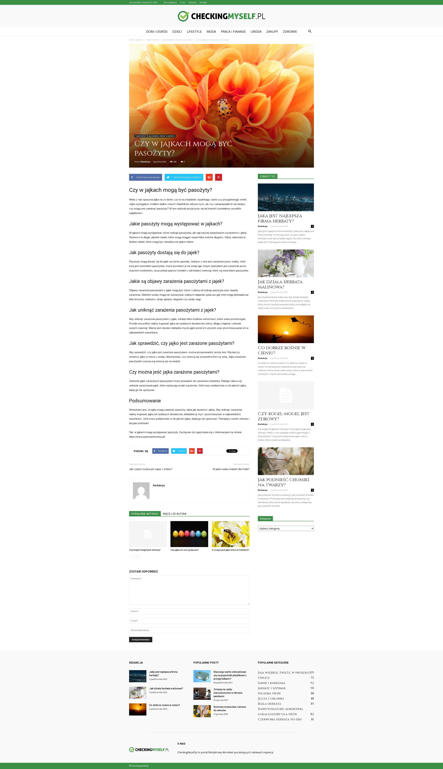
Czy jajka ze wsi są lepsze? (184, 550)
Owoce (264, 678)
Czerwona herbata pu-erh (280, 719)
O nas (182, 2)
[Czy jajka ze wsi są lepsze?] (189, 534)
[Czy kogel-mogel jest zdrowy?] (148, 534)
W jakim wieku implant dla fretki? (231, 469)
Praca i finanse (233, 31)
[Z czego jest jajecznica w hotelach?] (231, 534)
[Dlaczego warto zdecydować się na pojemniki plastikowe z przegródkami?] (202, 676)
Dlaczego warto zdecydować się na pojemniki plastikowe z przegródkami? (230, 675)
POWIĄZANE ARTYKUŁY (145, 513)
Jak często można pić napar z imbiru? (150, 469)
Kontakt (203, 2)
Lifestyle (194, 31)
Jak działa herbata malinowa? (280, 284)
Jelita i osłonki (271, 698)
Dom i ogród (157, 31)
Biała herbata (269, 704)
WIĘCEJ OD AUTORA (174, 513)
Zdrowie (290, 31)
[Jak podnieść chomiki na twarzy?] (286, 461)
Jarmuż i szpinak (272, 688)
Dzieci (177, 31)
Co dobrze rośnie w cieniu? (282, 350)
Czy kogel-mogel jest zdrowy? (145, 550)
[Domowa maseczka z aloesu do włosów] (202, 711)
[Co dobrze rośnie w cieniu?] (286, 329)
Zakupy (272, 31)
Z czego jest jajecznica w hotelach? (230, 550)
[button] (310, 31)
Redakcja (145, 161)
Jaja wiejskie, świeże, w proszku (161, 136)
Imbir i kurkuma (271, 683)
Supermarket (140, 136)
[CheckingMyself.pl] (221, 16)
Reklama (192, 2)
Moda (211, 31)
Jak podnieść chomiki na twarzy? (283, 482)
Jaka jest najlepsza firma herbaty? (280, 218)
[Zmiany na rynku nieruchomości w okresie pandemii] (202, 694)
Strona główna (170, 2)
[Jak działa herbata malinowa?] (286, 263)
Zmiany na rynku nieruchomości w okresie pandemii (228, 693)
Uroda (256, 31)
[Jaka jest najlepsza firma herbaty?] (286, 197)
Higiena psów (269, 693)
